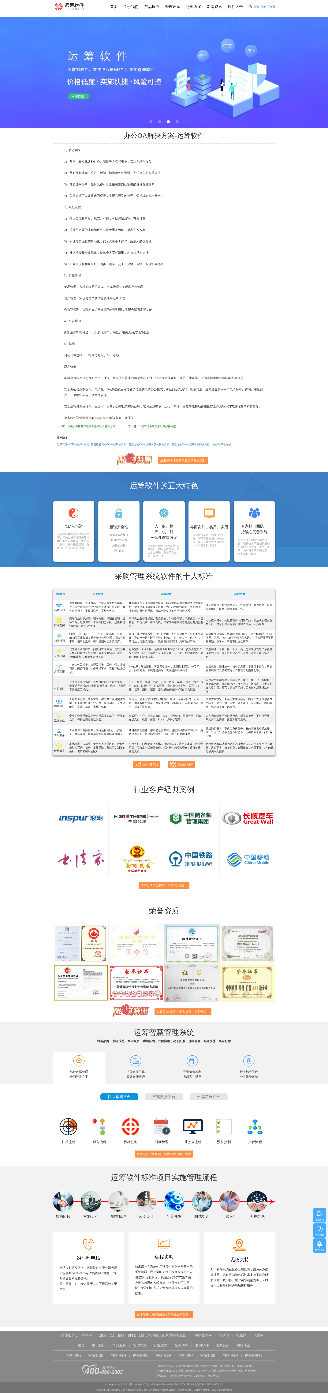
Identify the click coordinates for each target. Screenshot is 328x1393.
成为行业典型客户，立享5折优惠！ (164, 885)
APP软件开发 (193, 1370)
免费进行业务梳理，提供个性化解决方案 (164, 1154)
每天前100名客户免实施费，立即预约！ (183, 1011)
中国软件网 (203, 1335)
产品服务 (151, 7)
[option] (164, 72)
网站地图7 (185, 1355)
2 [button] (159, 121)
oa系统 (222, 1370)
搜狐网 (241, 1335)
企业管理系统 (236, 1370)
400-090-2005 (263, 7)
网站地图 (243, 1345)
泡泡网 (258, 1335)
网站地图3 (96, 1355)
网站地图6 (163, 1355)
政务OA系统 (209, 1370)
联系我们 (222, 1345)
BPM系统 (178, 1370)
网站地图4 (118, 1355)
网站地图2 (73, 1355)
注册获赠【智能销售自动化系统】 (183, 460)
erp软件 (248, 1366)
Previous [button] (13, 74)
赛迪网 (224, 1335)
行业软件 (160, 1345)
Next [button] (314, 74)
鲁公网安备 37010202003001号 (207, 1384)
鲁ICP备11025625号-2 (181, 1384)
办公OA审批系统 (221, 444)
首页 (114, 7)
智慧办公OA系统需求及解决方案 (190, 444)
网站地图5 (140, 1355)
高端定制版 (185, 764)
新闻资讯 (214, 7)
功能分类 (186, 1375)
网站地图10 (253, 1355)
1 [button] (150, 121)
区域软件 (181, 1345)
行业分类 (175, 1375)
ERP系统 (237, 1366)
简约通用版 (150, 764)
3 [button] (168, 121)
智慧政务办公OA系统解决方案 (109, 444)
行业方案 (193, 7)
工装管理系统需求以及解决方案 (157, 426)
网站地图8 (208, 1355)
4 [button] (177, 121)
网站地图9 (230, 1355)
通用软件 (202, 1345)
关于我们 (131, 7)
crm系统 (194, 1366)
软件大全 (235, 7)
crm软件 (204, 1366)
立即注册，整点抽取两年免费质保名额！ (164, 1314)
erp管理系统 (164, 1370)
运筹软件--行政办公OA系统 (73, 444)
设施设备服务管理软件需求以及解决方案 (91, 426)
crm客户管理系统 (221, 1366)
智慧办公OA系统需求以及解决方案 (149, 444)
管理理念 (172, 7)
